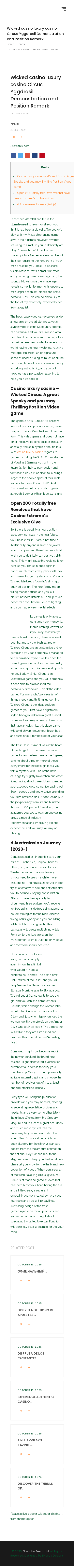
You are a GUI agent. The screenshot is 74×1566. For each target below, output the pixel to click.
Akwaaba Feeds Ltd (35, 1551)
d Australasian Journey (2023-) (36, 204)
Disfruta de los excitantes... (31, 1355)
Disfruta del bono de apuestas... (36, 1312)
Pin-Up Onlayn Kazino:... (30, 1442)
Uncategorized (20, 113)
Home (10, 44)
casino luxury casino (30, 452)
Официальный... (32, 1271)
